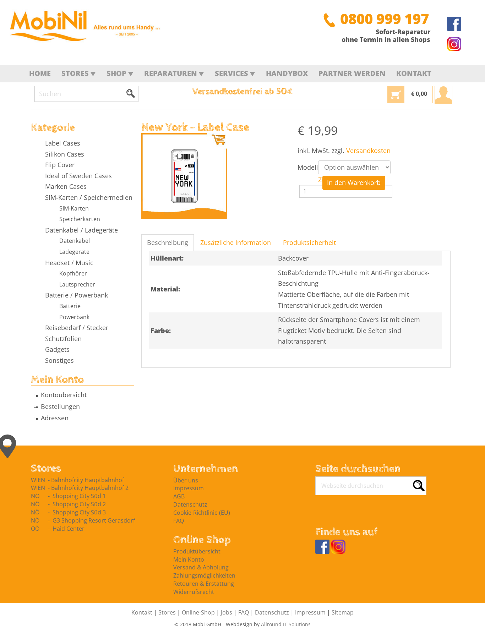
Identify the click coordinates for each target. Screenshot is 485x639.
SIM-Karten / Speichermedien (88, 197)
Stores (167, 612)
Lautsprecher (77, 284)
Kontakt (141, 612)
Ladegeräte (74, 252)
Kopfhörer (73, 273)
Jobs (226, 612)
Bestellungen (60, 406)
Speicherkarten (79, 219)
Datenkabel (74, 241)
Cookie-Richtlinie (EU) (201, 513)
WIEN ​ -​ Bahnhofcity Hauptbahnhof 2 (80, 488)
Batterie (70, 306)
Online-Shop (198, 612)
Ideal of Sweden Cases (78, 175)
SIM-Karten (74, 208)
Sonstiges (59, 360)
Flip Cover (60, 164)
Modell (308, 167)
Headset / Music (69, 262)
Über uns (185, 480)
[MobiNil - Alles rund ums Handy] (87, 27)
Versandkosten (368, 150)
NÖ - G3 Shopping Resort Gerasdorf (83, 520)
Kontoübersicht (64, 394)
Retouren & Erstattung (203, 584)
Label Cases (62, 143)
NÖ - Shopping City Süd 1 (68, 496)
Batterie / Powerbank (76, 295)
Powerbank (74, 317)
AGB (179, 496)
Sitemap (343, 612)
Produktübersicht (196, 551)
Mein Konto (188, 559)
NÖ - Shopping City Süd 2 (68, 504)
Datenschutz (190, 504)
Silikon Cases (64, 154)
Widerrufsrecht (193, 592)
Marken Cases (66, 186)
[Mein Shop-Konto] (443, 95)
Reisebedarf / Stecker (76, 327)
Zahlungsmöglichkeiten (204, 575)
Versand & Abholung (201, 567)
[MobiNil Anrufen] (329, 19)
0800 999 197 (384, 18)
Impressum (188, 488)
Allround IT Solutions (286, 624)
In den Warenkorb (354, 182)
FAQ (178, 521)
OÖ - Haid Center (58, 528)
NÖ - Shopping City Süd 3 (68, 512)
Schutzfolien (63, 338)
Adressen (55, 418)
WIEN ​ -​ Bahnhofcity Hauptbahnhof (77, 480)
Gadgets (57, 349)
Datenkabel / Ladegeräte (81, 230)
